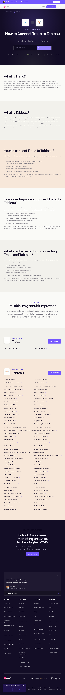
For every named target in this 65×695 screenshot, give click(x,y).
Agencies (21, 630)
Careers (51, 616)
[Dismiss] (62, 2)
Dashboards (37, 625)
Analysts (21, 612)
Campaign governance (7, 621)
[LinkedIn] (52, 678)
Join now (56, 1)
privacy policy (20, 685)
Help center (37, 644)
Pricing (51, 607)
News (35, 616)
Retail (20, 639)
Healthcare (22, 644)
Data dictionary (38, 648)
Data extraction (8, 607)
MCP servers (7, 653)
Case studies (37, 620)
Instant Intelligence (9, 625)
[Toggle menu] (59, 7)
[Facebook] (55, 678)
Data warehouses (9, 644)
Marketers (21, 607)
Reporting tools (8, 649)
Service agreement (54, 648)
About (51, 612)
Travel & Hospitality (24, 666)
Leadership (22, 616)
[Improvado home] (7, 7)
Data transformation (9, 616)
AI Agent (6, 630)
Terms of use (52, 644)
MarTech (21, 657)
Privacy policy (53, 635)
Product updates (39, 629)
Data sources (7, 640)
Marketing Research (39, 607)
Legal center (52, 626)
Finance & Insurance (24, 648)
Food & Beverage (24, 662)
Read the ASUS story (11, 593)
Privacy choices (53, 652)
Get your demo (51, 6)
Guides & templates (39, 634)
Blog (35, 612)
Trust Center (52, 630)
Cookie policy (53, 639)
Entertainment (23, 635)
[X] (59, 678)
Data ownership (8, 612)
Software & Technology (22, 653)
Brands (21, 626)
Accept (18, 689)
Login (43, 6)
